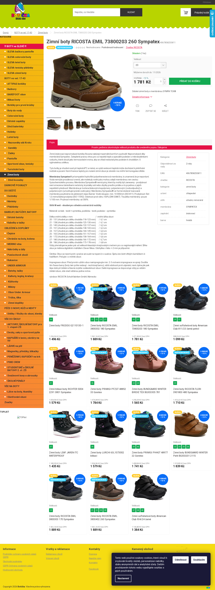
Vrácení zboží (52, 558)
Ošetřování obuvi (16, 397)
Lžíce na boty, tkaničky (19, 391)
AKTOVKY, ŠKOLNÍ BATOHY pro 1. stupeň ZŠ (24, 326)
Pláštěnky (12, 206)
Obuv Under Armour (19, 292)
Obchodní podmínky (12, 561)
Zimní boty (13, 174)
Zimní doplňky (15, 302)
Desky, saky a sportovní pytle (23, 332)
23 (101, 319)
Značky (8, 402)
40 (138, 447)
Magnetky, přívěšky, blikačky (23, 351)
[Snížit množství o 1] (164, 83)
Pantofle (12, 158)
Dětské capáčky (16, 121)
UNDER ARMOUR (16, 265)
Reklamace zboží (54, 554)
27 (105, 319)
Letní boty (12, 137)
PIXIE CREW (13, 362)
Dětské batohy (15, 217)
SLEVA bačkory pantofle (20, 51)
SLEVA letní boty (16, 62)
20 (134, 319)
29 (175, 319)
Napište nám (95, 558)
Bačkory (11, 89)
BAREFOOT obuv (16, 94)
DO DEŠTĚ (10, 190)
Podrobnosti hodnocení (112, 47)
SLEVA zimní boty (16, 73)
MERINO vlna (14, 244)
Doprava (93, 554)
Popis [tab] (52, 142)
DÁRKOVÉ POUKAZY (15, 185)
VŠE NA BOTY (11, 386)
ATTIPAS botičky (16, 83)
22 (97, 319)
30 (51, 319)
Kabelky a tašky (16, 222)
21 (92, 319)
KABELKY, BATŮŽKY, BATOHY (20, 212)
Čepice (11, 233)
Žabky (11, 153)
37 (51, 447)
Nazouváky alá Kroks (19, 142)
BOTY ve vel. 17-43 (14, 78)
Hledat (131, 12)
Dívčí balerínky (15, 126)
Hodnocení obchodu (13, 570)
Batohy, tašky (15, 270)
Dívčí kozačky (15, 180)
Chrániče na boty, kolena (21, 238)
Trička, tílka (14, 297)
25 (184, 447)
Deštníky (12, 196)
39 (134, 447)
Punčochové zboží (17, 254)
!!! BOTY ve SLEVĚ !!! (15, 46)
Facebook (94, 569)
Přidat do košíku (190, 81)
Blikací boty (13, 99)
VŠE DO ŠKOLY (12, 319)
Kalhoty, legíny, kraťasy (21, 276)
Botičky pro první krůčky (20, 105)
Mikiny (11, 287)
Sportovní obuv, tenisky (20, 163)
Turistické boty (15, 169)
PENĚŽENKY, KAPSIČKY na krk (23, 356)
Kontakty (93, 562)
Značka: (134, 47)
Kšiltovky (13, 281)
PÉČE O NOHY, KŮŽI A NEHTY (20, 308)
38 (138, 510)
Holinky (11, 131)
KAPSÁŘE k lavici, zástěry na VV (23, 339)
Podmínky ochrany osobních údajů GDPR (19, 556)
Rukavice (12, 260)
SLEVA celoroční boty (19, 57)
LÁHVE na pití (14, 346)
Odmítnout (180, 559)
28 (105, 510)
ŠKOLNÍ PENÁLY (16, 380)
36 (92, 383)
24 (138, 383)
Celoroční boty (15, 115)
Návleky (11, 201)
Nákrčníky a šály (16, 249)
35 (92, 447)
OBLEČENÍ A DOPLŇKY (16, 228)
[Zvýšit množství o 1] (164, 79)
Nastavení (123, 578)
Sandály (12, 148)
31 (179, 319)
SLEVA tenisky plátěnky (20, 67)
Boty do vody (14, 110)
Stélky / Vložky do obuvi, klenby (24, 313)
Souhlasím (199, 559)
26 (188, 447)
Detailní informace (140, 97)
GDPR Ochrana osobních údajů (18, 565)
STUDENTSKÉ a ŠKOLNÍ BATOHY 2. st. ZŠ (20, 369)
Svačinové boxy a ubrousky (22, 375)
